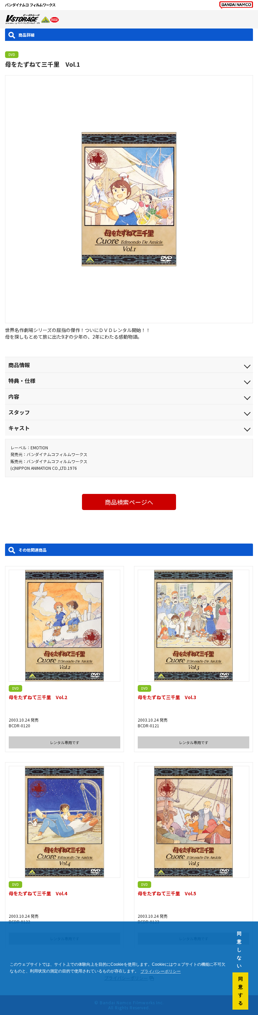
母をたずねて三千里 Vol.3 (167, 697)
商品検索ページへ (129, 502)
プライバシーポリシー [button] (160, 971)
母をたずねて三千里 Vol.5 (167, 893)
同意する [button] (240, 991)
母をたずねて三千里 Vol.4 (38, 893)
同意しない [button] (239, 949)
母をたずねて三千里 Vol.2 (38, 697)
